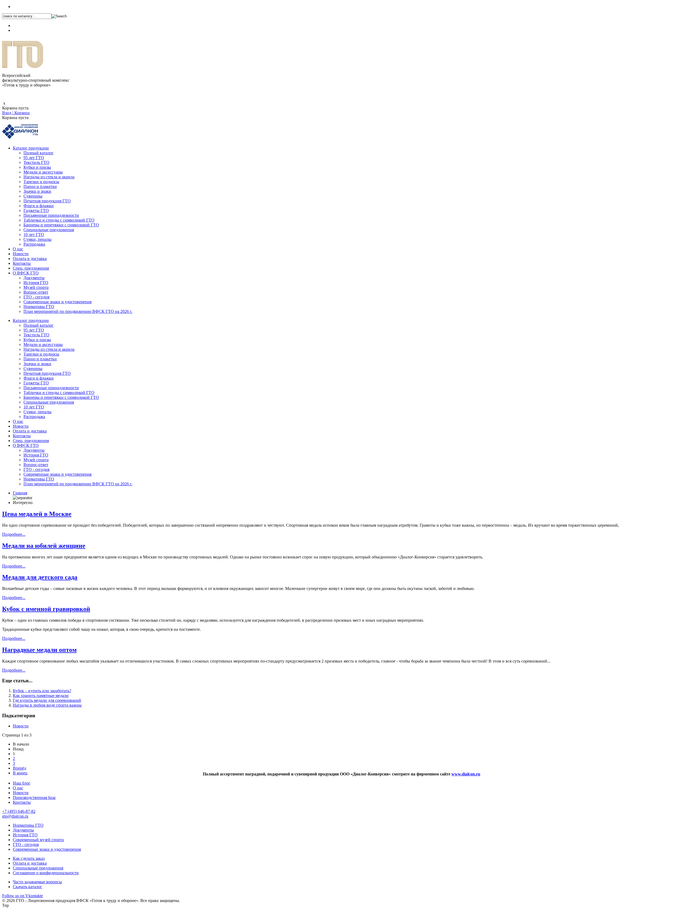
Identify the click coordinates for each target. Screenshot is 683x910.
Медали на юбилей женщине (43, 545)
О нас (18, 249)
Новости (21, 253)
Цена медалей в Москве (37, 513)
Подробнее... (13, 534)
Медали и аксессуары (43, 172)
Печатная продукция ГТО (47, 201)
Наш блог (21, 783)
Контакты (22, 263)
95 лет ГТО (33, 157)
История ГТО (35, 282)
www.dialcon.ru (465, 774)
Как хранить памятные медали (41, 695)
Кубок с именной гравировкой (46, 608)
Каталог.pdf (23, 30)
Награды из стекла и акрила (48, 177)
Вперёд (19, 768)
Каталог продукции (31, 148)
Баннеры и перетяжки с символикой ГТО (61, 225)
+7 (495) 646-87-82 (29, 6)
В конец (20, 773)
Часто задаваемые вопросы (37, 882)
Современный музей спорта (38, 839)
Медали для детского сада (39, 577)
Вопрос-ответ (35, 292)
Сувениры (32, 196)
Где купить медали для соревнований (47, 700)
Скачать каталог (27, 886)
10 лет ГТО (33, 234)
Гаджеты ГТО (36, 210)
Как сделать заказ (29, 858)
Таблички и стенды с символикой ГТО (58, 220)
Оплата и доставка (30, 258)
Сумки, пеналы (37, 239)
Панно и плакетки (40, 186)
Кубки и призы (37, 167)
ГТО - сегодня (36, 297)
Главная (20, 493)
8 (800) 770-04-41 (28, 25)
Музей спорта (36, 287)
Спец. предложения (31, 268)
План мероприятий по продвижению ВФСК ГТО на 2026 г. (77, 311)
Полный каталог (38, 153)
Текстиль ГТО (36, 162)
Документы (34, 277)
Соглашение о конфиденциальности (46, 872)
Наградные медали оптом (39, 649)
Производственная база (34, 797)
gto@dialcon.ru (15, 816)
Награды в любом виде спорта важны (47, 705)
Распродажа (34, 244)
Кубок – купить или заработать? (42, 690)
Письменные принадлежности (51, 215)
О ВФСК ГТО (26, 273)
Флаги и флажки (38, 205)
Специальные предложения (48, 229)
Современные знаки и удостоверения (57, 302)
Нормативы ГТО (38, 306)
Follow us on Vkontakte (22, 895)
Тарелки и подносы (41, 181)
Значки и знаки (37, 191)
